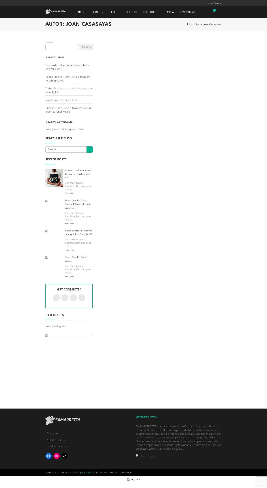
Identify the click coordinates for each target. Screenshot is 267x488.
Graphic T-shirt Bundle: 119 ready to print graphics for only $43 (68, 110)
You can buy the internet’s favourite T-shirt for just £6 (67, 67)
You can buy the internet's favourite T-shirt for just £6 (78, 174)
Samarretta (88, 472)
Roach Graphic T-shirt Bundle (62, 100)
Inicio (190, 24)
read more (69, 193)
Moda (170, 12)
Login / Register (214, 3)
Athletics (131, 12)
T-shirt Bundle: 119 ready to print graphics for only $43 (69, 90)
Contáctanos (188, 12)
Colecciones (150, 12)
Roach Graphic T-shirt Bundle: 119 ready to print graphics (68, 78)
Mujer (96, 12)
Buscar (49, 42)
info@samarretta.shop (59, 446)
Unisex (80, 12)
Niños (113, 12)
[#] (56, 297)
